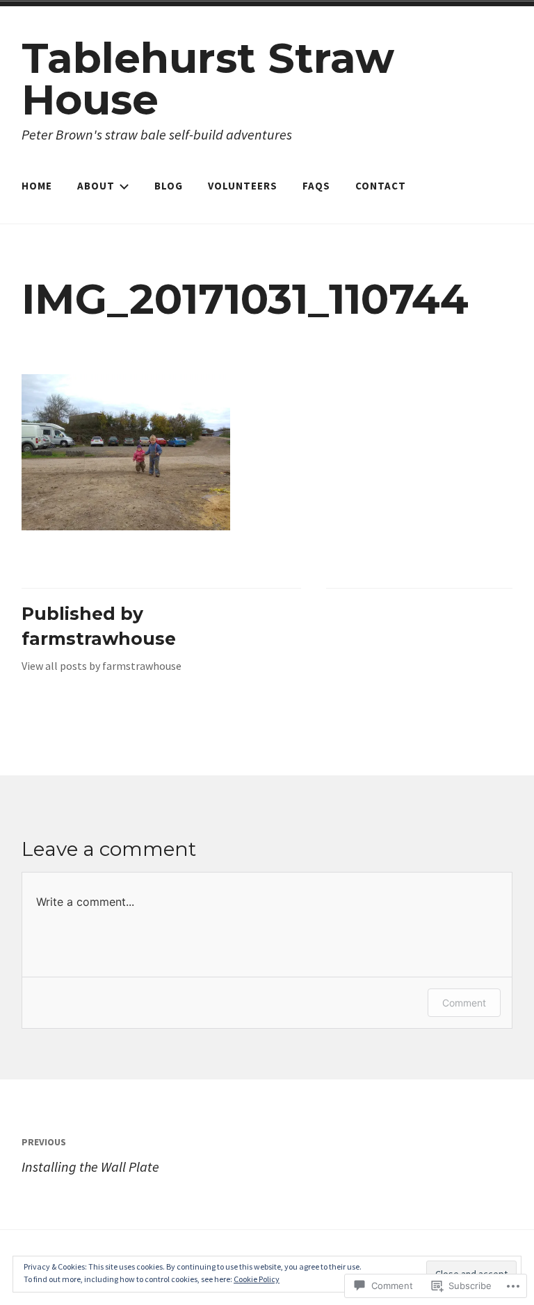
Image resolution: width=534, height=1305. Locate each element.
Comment (464, 1003)
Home (37, 185)
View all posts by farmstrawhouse (101, 666)
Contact (380, 185)
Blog (168, 185)
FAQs (316, 185)
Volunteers (242, 185)
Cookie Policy (257, 1279)
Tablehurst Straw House (208, 79)
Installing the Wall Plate (90, 1155)
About (96, 185)
